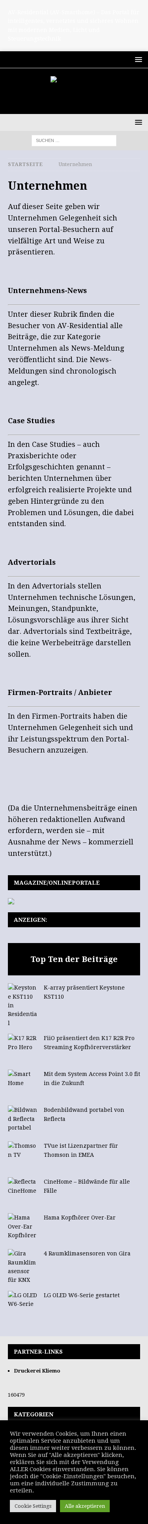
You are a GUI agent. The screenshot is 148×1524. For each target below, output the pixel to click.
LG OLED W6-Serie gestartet (82, 1295)
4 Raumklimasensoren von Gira (87, 1253)
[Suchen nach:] (74, 140)
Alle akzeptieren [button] (85, 1506)
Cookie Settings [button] (33, 1506)
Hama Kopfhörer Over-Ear (80, 1217)
